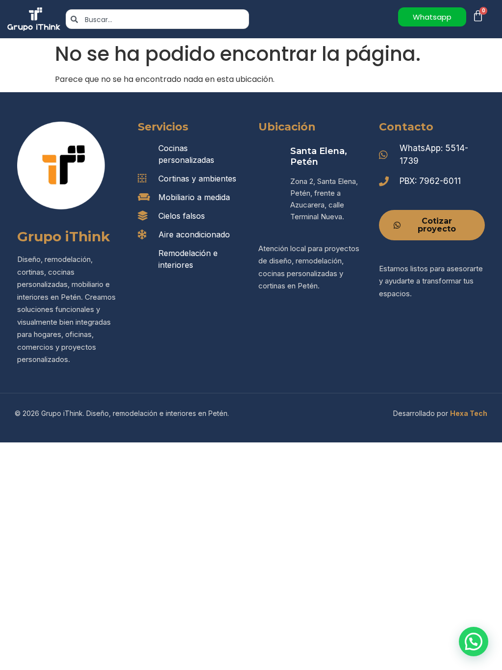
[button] (473, 641)
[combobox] (157, 19)
